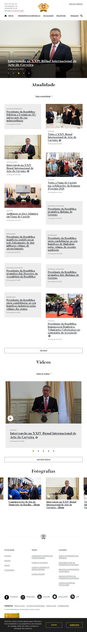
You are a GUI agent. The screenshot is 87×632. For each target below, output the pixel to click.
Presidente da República (29, 16)
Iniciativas (61, 16)
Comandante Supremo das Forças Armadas (42, 557)
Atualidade (48, 16)
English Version (76, 4)
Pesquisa (74, 16)
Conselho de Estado (40, 562)
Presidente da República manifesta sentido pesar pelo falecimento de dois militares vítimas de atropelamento (20, 243)
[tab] (9, 73)
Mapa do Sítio (19, 606)
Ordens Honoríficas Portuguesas (69, 584)
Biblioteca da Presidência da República (69, 570)
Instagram (30, 596)
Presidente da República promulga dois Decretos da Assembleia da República (22, 274)
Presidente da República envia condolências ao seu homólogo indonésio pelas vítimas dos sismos (21, 304)
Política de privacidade (35, 606)
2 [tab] (38, 451)
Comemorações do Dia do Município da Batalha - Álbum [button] (24, 503)
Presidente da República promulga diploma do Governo (62, 212)
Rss (77, 596)
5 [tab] (53, 451)
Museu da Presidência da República (69, 557)
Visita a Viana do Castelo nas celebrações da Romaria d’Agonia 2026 (64, 186)
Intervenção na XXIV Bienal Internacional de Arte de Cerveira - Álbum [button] (61, 505)
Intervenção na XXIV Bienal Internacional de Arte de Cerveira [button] (43, 435)
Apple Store (63, 596)
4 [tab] (48, 451)
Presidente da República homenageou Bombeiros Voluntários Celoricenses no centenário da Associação (64, 328)
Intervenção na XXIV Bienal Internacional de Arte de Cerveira (42, 63)
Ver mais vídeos (43, 459)
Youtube (46, 596)
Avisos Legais (51, 606)
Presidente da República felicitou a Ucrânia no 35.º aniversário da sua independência (21, 116)
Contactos (8, 606)
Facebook (14, 596)
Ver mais (43, 350)
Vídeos (7, 565)
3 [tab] (43, 451)
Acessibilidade (63, 606)
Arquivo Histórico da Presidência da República (69, 577)
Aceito (54, 625)
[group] (43, 414)
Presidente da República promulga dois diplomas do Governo (63, 275)
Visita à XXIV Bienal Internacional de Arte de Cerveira (62, 137)
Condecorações (38, 574)
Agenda (7, 560)
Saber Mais (74, 625)
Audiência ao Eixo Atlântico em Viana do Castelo (22, 215)
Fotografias (9, 570)
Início (10, 16)
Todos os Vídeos (43, 374)
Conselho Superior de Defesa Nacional (40, 568)
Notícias (7, 556)
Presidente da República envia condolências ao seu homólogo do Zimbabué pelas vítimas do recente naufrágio (62, 244)
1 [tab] (33, 451)
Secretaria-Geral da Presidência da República (69, 564)
